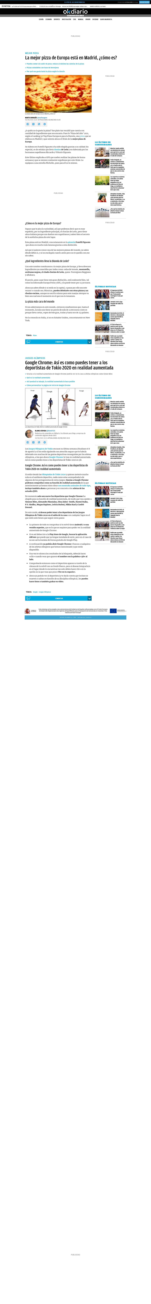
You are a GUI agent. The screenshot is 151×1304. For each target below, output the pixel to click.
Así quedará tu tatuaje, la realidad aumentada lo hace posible (51, 381)
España (41, 19)
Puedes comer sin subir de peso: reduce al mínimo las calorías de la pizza (55, 64)
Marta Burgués (31, 118)
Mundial (80, 19)
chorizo (57, 149)
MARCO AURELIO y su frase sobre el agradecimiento (104, 6)
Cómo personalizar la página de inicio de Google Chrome (48, 385)
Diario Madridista (106, 19)
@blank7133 (51, 431)
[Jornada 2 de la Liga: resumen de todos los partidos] (102, 305)
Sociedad (95, 19)
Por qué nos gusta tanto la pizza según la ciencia (46, 71)
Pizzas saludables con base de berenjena (43, 68)
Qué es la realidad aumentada (38, 378)
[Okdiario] (75, 11)
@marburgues (42, 118)
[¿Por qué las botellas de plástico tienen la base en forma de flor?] (102, 212)
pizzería (71, 242)
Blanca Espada (40, 431)
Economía (49, 19)
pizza (82, 136)
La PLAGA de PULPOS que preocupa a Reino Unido (26, 6)
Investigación (66, 19)
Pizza (35, 335)
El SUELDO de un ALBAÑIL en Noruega (50, 6)
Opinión (87, 19)
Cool (74, 19)
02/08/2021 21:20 (31, 120)
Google (35, 592)
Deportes (57, 19)
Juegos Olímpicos (45, 592)
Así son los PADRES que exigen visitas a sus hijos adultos (78, 6)
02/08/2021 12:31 (41, 438)
